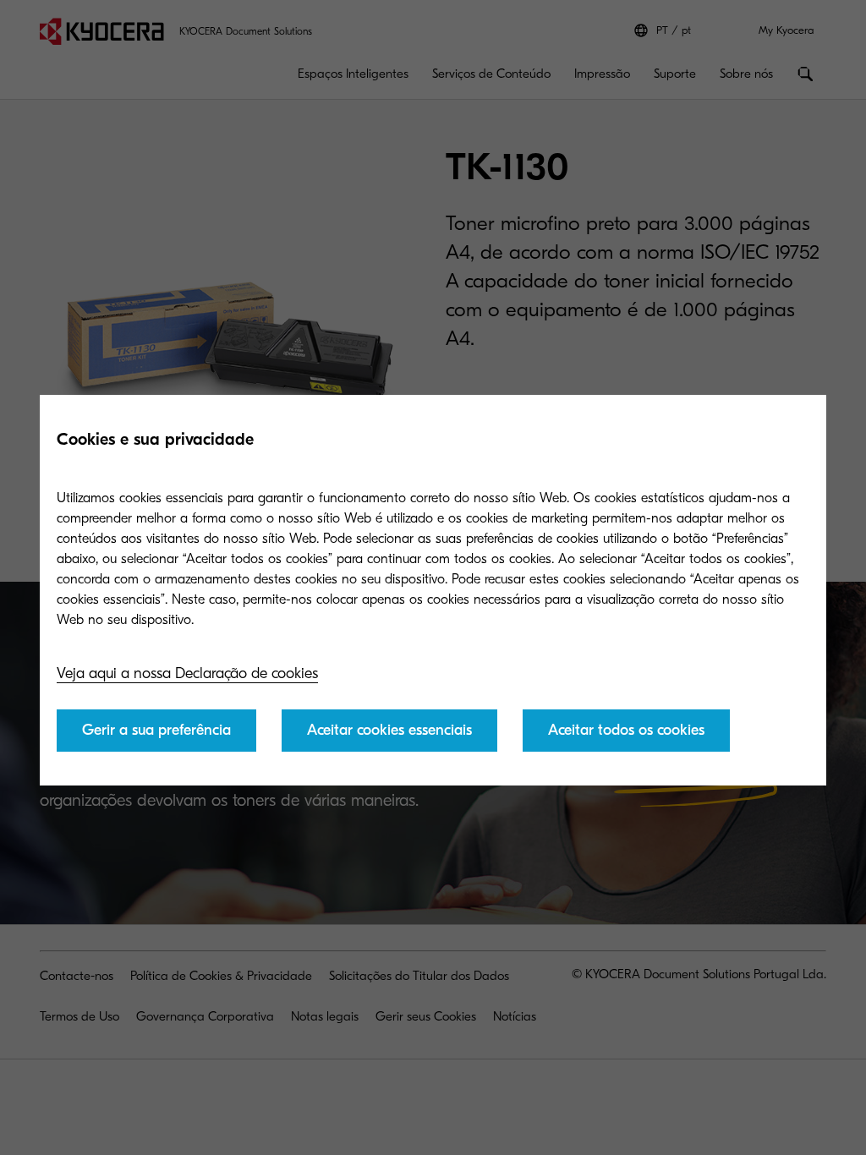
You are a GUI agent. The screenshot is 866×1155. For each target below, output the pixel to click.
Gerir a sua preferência (156, 730)
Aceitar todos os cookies (626, 730)
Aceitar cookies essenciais (389, 730)
